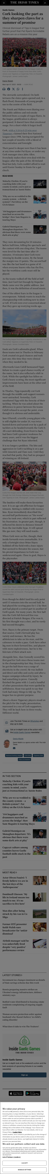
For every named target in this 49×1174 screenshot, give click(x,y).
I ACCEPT (24, 1163)
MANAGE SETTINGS (24, 1170)
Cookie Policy (17, 1132)
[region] (24, 1138)
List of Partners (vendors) (11, 1157)
